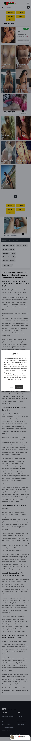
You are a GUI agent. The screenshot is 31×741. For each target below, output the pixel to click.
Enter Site (19, 387)
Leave (11, 387)
